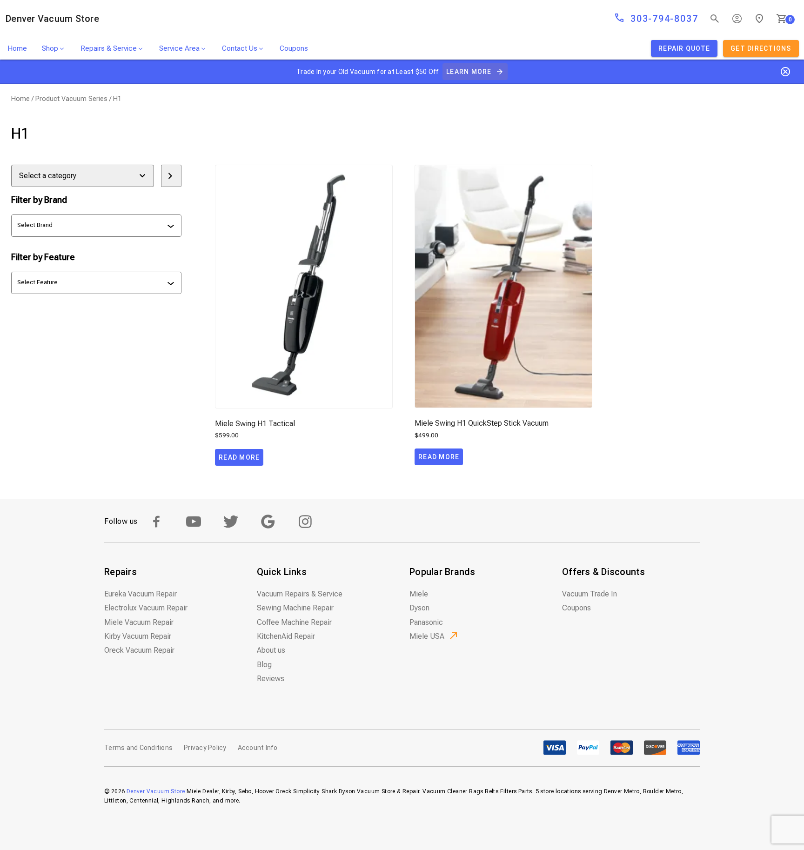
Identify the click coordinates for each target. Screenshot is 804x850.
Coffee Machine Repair (294, 622)
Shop (50, 48)
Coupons (294, 48)
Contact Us (239, 48)
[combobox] (97, 226)
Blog (264, 664)
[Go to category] (171, 176)
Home (17, 48)
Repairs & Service (108, 48)
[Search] (715, 18)
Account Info (258, 747)
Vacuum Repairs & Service (299, 593)
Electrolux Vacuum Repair (146, 607)
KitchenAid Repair (286, 636)
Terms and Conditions (138, 747)
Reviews (270, 678)
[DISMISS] (785, 71)
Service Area (179, 48)
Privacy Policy (205, 747)
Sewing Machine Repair (295, 607)
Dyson (419, 607)
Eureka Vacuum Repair (140, 593)
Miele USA (426, 636)
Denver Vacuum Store (52, 18)
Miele (418, 593)
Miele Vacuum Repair (139, 622)
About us (271, 650)
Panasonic (426, 622)
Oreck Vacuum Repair (139, 650)
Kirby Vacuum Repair (137, 636)
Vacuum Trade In (589, 593)
